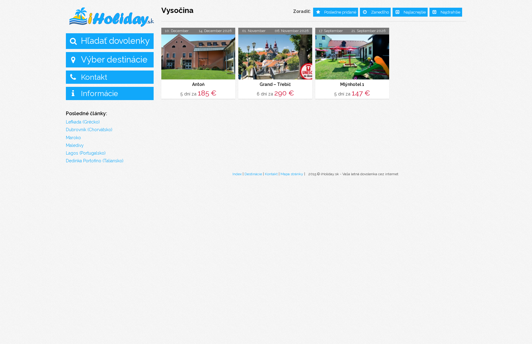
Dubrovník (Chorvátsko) (89, 129)
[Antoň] (198, 56)
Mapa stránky (291, 174)
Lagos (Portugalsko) (86, 153)
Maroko (73, 137)
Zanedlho (380, 12)
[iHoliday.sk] (112, 17)
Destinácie (253, 174)
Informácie (99, 93)
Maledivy (75, 145)
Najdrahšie (450, 12)
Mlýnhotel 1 (352, 84)
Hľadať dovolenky (115, 41)
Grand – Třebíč (275, 84)
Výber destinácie (114, 60)
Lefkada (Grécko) (83, 121)
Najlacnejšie (415, 12)
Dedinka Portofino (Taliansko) (94, 160)
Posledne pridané (340, 12)
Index (237, 174)
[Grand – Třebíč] (275, 56)
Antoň (198, 84)
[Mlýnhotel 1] (352, 56)
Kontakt (94, 77)
